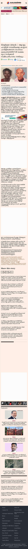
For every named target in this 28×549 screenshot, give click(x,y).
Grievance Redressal (7, 513)
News (7, 14)
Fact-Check (5, 533)
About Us (16, 507)
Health (16, 518)
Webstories (17, 540)
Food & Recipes (6, 521)
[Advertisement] (14, 29)
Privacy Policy (18, 510)
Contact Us (5, 510)
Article (16, 535)
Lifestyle (4, 528)
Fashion (16, 533)
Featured (4, 408)
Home (2, 14)
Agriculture (5, 538)
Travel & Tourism (6, 535)
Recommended (5, 477)
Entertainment (18, 521)
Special (16, 538)
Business (16, 516)
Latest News (5, 540)
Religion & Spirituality (8, 530)
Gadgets (16, 526)
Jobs (3, 518)
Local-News (17, 528)
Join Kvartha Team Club (19, 513)
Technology (17, 523)
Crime (12, 14)
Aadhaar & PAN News (8, 526)
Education (4, 523)
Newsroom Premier (7, 65)
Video (15, 530)
